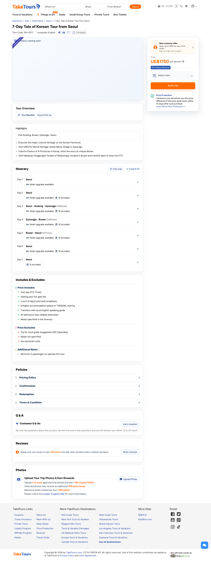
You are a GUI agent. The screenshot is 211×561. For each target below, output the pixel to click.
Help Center (42, 523)
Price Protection (44, 528)
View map (117, 169)
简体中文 (142, 515)
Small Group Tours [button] (80, 14)
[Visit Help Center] (176, 6)
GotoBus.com (145, 519)
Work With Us (43, 519)
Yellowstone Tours (108, 519)
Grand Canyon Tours (109, 523)
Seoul (48, 21)
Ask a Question (130, 424)
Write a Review (130, 452)
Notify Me (173, 85)
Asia (27, 21)
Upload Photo (130, 479)
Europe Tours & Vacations (74, 537)
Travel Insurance (22, 519)
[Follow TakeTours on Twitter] (179, 514)
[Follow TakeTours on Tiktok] (179, 527)
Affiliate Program (23, 533)
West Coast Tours (108, 515)
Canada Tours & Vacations (74, 542)
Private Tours (101, 14)
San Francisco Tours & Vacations (116, 533)
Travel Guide (42, 537)
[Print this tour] (63, 32)
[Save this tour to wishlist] (68, 32)
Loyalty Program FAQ (53, 494)
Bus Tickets (120, 14)
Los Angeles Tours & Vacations (114, 528)
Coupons (19, 515)
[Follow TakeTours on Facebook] (173, 514)
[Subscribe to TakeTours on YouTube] (173, 520)
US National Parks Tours (73, 533)
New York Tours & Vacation (75, 519)
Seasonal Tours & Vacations (113, 537)
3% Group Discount (160, 67)
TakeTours (17, 21)
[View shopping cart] (186, 6)
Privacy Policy (67, 555)
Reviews (40, 533)
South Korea (37, 21)
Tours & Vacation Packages (75, 528)
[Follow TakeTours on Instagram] (173, 527)
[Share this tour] (59, 32)
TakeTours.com (74, 552)
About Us (41, 515)
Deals (62, 14)
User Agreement (87, 555)
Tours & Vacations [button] (22, 14)
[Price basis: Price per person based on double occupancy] (183, 61)
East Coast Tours (70, 515)
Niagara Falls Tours (71, 523)
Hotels (17, 537)
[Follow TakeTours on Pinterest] (179, 520)
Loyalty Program (22, 528)
